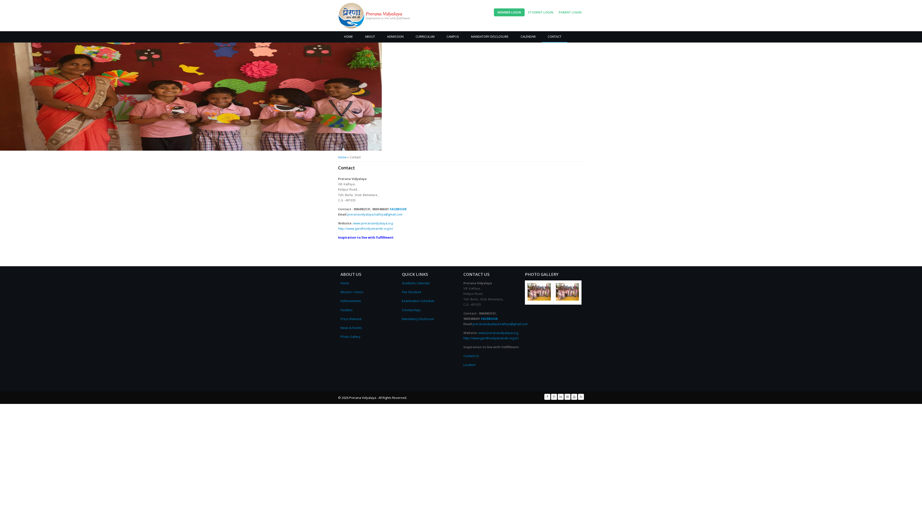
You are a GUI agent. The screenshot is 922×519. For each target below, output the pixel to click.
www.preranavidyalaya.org (373, 223)
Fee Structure (411, 292)
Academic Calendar (416, 283)
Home (348, 36)
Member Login (509, 12)
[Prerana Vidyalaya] (567, 299)
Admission (395, 36)
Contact (554, 36)
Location (469, 365)
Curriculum (425, 36)
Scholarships (411, 310)
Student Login (540, 12)
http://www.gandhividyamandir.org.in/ (365, 228)
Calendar (528, 36)
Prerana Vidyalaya (384, 13)
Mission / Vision (351, 292)
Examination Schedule (418, 301)
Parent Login (570, 12)
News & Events (351, 328)
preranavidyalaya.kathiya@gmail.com (374, 214)
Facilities (346, 310)
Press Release (351, 319)
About (370, 36)
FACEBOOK (398, 209)
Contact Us (471, 356)
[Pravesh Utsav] (539, 299)
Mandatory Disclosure (490, 36)
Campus (453, 36)
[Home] (351, 15)
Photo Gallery (350, 336)
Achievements (350, 301)
